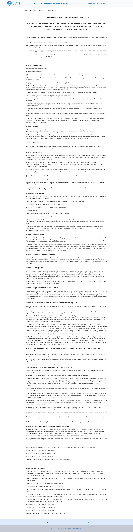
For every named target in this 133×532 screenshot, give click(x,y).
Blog (87, 522)
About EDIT (39, 522)
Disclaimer (60, 528)
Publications (51, 522)
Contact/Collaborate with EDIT (76, 522)
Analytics (102, 3)
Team (45, 522)
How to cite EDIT (61, 522)
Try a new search (92, 3)
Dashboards (94, 522)
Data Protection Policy (77, 528)
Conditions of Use (67, 528)
